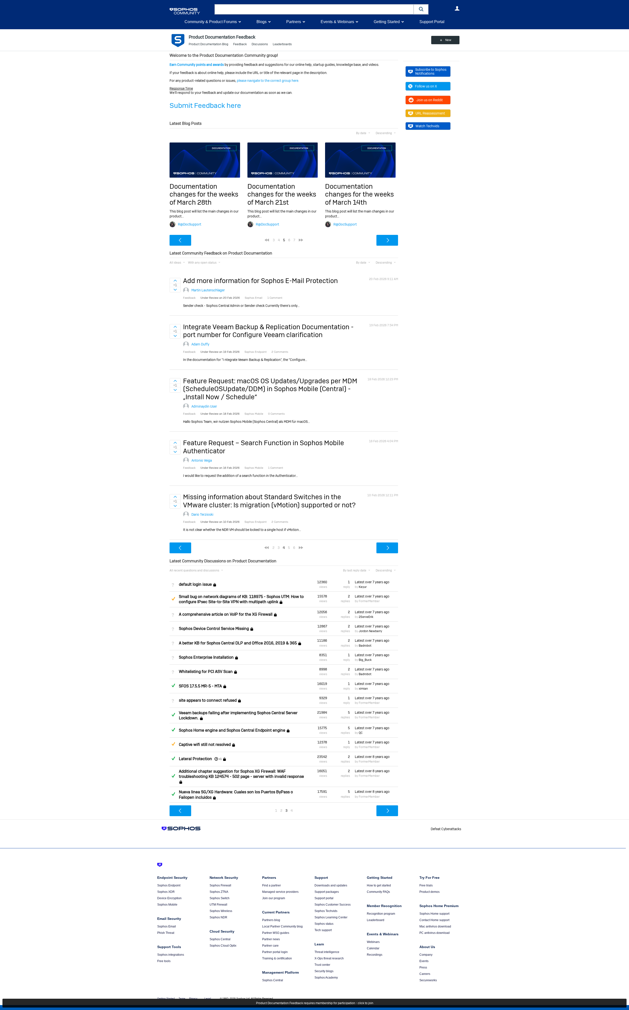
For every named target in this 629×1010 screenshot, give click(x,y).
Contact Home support (434, 920)
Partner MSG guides (275, 933)
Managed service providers (280, 892)
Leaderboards (282, 44)
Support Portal (431, 22)
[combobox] (314, 9)
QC (361, 733)
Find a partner (271, 885)
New (448, 40)
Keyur (363, 587)
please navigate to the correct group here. (268, 80)
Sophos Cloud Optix (223, 945)
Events (424, 961)
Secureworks (428, 980)
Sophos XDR (166, 892)
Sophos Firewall (220, 885)
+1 (220, 759)
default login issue (195, 584)
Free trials (426, 885)
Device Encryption (169, 898)
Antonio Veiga (201, 460)
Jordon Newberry (370, 631)
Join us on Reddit (429, 100)
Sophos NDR (218, 917)
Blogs (262, 22)
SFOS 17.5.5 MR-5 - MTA (200, 686)
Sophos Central (220, 939)
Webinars (373, 942)
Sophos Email (166, 926)
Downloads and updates (330, 885)
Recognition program (381, 913)
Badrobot (365, 646)
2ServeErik (366, 617)
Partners (293, 22)
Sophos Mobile (167, 904)
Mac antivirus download (435, 926)
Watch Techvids (427, 126)
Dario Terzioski (202, 514)
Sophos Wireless (221, 911)
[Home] (191, 11)
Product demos (429, 892)
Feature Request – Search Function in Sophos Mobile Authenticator (263, 447)
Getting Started (387, 22)
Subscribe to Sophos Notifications (430, 71)
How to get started (379, 885)
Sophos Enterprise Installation (206, 657)
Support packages (326, 892)
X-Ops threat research (329, 958)
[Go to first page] (266, 240)
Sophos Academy (326, 977)
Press (423, 967)
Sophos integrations (170, 954)
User (457, 8)
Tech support (323, 930)
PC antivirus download (434, 933)
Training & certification (277, 958)
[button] (421, 9)
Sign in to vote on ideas (175, 280)
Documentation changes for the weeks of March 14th (359, 194)
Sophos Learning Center (330, 917)
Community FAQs (378, 892)
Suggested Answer (173, 598)
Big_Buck (365, 660)
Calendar (373, 948)
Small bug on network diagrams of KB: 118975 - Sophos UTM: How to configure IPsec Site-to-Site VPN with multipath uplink (241, 599)
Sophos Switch (219, 898)
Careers (424, 974)
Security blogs (323, 971)
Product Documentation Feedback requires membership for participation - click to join (314, 1003)
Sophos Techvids (325, 911)
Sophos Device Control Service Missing (214, 628)
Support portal (323, 898)
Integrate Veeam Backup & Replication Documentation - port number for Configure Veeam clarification (268, 331)
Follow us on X (426, 86)
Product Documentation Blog (208, 44)
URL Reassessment (430, 113)
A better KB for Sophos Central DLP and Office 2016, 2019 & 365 (238, 643)
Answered (173, 685)
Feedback (240, 44)
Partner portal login (275, 952)
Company (425, 954)
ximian (363, 689)
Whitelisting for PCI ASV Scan (206, 671)
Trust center (322, 965)
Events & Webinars (337, 22)
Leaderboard (375, 920)
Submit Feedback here (205, 105)
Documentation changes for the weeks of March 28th (204, 194)
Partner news (271, 939)
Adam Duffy (200, 344)
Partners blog (271, 920)
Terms (182, 998)
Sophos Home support (434, 913)
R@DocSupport (189, 224)
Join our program (273, 898)
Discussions (260, 44)
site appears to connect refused (208, 700)
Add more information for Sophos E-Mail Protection (260, 280)
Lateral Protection (195, 758)
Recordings (374, 954)
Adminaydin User (204, 406)
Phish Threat (165, 933)
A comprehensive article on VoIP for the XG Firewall (225, 614)
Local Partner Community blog (282, 926)
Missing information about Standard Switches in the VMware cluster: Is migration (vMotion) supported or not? (269, 501)
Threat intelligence (326, 952)
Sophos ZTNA (219, 892)
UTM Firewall (218, 904)
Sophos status (323, 923)
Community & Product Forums (211, 22)
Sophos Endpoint (168, 885)
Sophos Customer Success (332, 904)
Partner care (270, 945)
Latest (372, 582)
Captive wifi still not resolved (205, 744)
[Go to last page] (301, 240)
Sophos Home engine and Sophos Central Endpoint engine (232, 730)
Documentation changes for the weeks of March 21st (281, 194)
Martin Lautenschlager (208, 290)
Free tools (164, 961)
